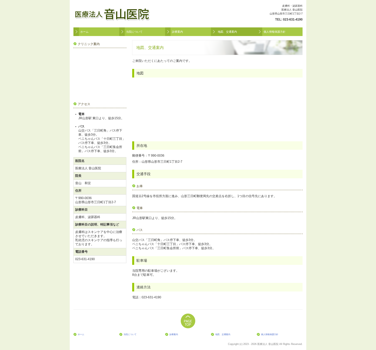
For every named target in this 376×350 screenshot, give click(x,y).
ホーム (84, 31)
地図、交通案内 (227, 31)
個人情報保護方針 (275, 31)
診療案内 (177, 31)
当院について (134, 31)
